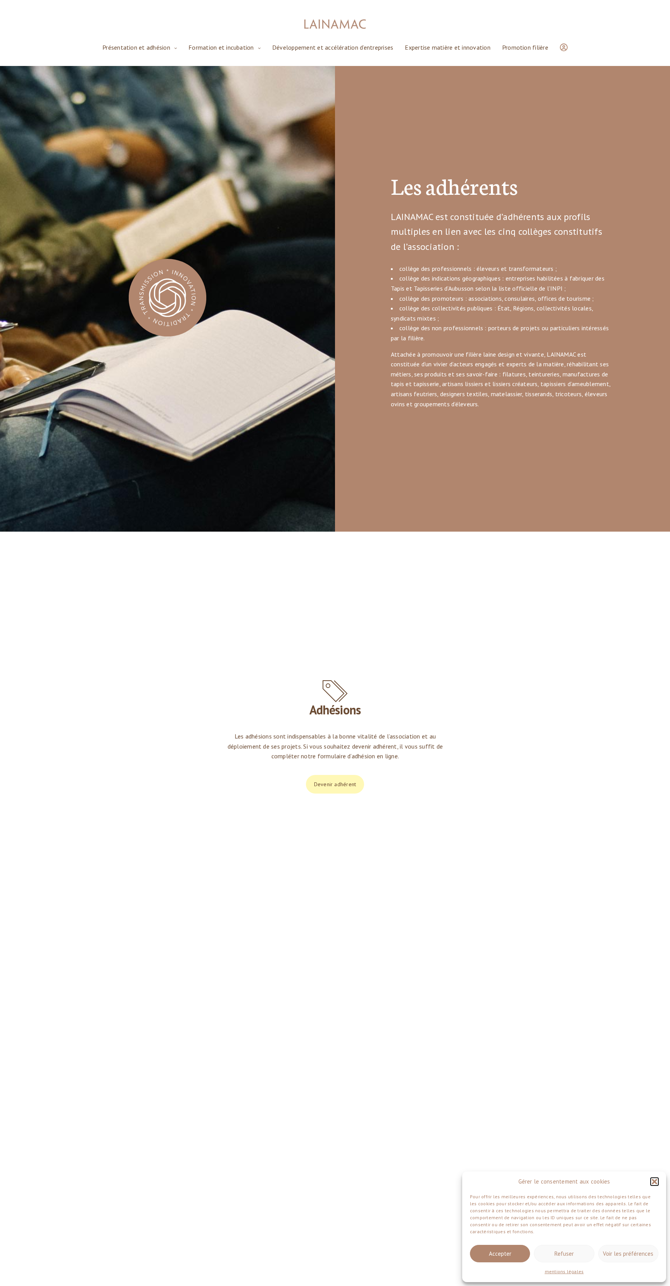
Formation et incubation (221, 47)
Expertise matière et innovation (447, 47)
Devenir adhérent (335, 784)
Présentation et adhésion (136, 47)
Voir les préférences (628, 1253)
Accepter (500, 1253)
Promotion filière (525, 47)
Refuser (564, 1253)
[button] (654, 1181)
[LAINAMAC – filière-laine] (335, 24)
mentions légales (564, 1271)
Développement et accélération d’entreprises (332, 47)
